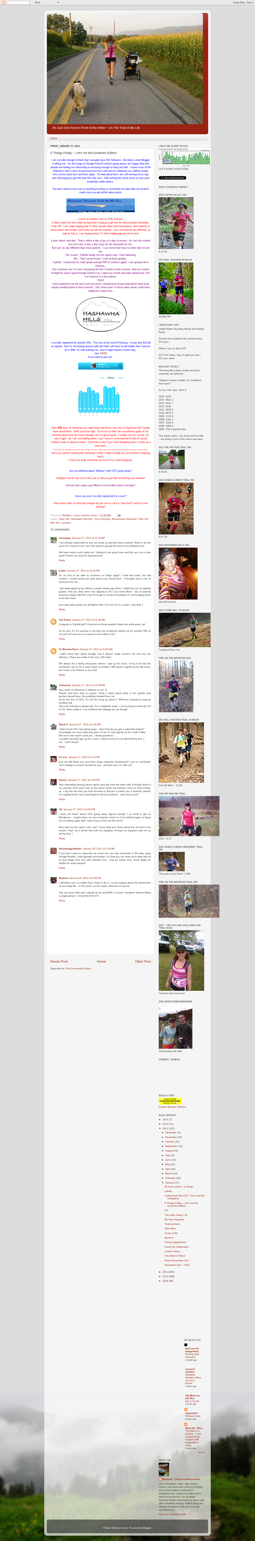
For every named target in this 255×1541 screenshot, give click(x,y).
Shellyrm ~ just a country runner (181, 1479)
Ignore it (169, 1237)
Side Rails (170, 1228)
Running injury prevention (192, 1355)
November (171, 1137)
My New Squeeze (174, 1219)
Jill (60, 809)
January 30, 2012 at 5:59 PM (85, 878)
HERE (103, 353)
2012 (166, 1128)
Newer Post (59, 961)
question (66, 523)
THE (110, 219)
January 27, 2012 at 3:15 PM (84, 757)
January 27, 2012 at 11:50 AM (96, 649)
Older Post (143, 961)
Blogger (147, 1528)
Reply (62, 560)
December (171, 1132)
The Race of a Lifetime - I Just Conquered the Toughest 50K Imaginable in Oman (193, 1438)
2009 (166, 1281)
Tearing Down (172, 1224)
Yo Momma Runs (69, 649)
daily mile (64, 519)
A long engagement (175, 1242)
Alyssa (63, 780)
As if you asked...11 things (179, 1186)
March (169, 1173)
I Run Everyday (102, 519)
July (167, 1155)
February (170, 1178)
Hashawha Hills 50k (81, 519)
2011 (165, 1272)
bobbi (62, 570)
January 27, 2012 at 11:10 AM (88, 538)
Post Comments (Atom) (78, 968)
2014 (166, 1119)
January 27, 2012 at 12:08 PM (88, 685)
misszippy (65, 538)
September (171, 1146)
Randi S (63, 724)
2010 (166, 1276)
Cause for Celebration (177, 1247)
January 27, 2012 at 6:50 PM (79, 809)
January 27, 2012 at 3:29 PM (84, 780)
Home (53, 138)
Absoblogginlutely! (70, 848)
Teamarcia (65, 685)
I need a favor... (173, 1251)
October (170, 1141)
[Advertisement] (185, 1310)
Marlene (63, 878)
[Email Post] (118, 515)
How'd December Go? (177, 1260)
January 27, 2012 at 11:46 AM (88, 620)
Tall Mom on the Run (192, 1397)
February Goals (193, 1416)
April (168, 1169)
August (169, 1150)
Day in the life (192, 1401)
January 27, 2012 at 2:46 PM (85, 724)
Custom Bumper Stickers (172, 1107)
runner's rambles (190, 1370)
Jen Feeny (65, 620)
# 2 (166, 1210)
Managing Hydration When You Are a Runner (193, 1379)
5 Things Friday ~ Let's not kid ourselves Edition (181, 1204)
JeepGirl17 (191, 1413)
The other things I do (176, 1215)
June (168, 1160)
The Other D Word (175, 1256)
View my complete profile (172, 1514)
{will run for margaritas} (192, 1350)
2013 (166, 1124)
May (168, 1164)
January (170, 1182)
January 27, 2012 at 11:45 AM (83, 570)
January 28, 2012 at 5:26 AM (98, 848)
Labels (168, 1191)
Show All (201, 1452)
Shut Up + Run (193, 1428)
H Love (63, 757)
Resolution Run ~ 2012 (177, 1265)
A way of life (171, 1233)
